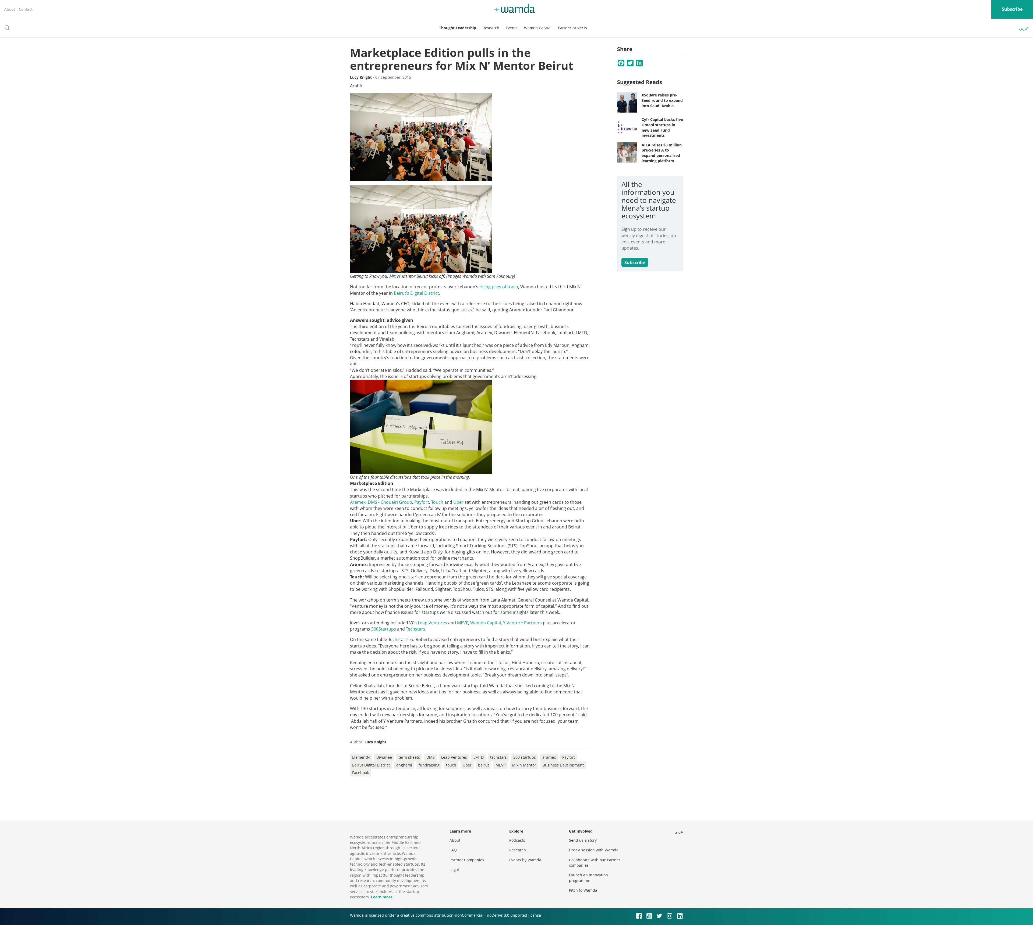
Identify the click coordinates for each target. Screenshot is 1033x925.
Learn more (381, 896)
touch (451, 765)
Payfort (568, 757)
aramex (549, 757)
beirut (483, 765)
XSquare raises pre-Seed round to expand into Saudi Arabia (662, 100)
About (9, 9)
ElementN (361, 757)
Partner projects (572, 27)
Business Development (563, 765)
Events (512, 27)
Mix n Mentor (524, 765)
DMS (430, 757)
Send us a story (583, 840)
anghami (404, 765)
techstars (498, 757)
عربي (1024, 28)
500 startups (524, 757)
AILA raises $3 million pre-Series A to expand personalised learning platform (662, 152)
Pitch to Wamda (583, 890)
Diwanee (384, 757)
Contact (26, 9)
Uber (467, 765)
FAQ (453, 849)
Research (491, 27)
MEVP (500, 765)
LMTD (478, 757)
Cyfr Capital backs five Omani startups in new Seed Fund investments (662, 127)
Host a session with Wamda (593, 849)
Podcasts (517, 840)
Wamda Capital (537, 27)
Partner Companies (467, 859)
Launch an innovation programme (588, 877)
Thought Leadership (457, 27)
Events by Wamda (525, 859)
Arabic (356, 86)
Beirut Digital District (371, 765)
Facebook (360, 772)
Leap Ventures (454, 757)
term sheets (409, 757)
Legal (454, 869)
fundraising (429, 765)
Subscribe (1012, 9)
